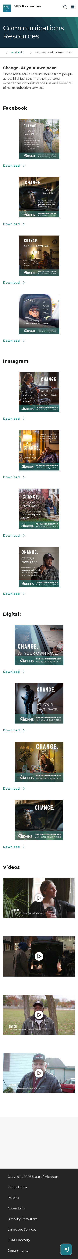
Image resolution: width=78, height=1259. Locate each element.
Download (12, 166)
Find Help (18, 52)
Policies (13, 1198)
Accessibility (16, 1208)
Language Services (22, 1229)
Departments (18, 1250)
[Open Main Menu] (72, 7)
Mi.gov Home (17, 1187)
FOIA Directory (19, 1240)
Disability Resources (22, 1219)
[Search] (65, 7)
